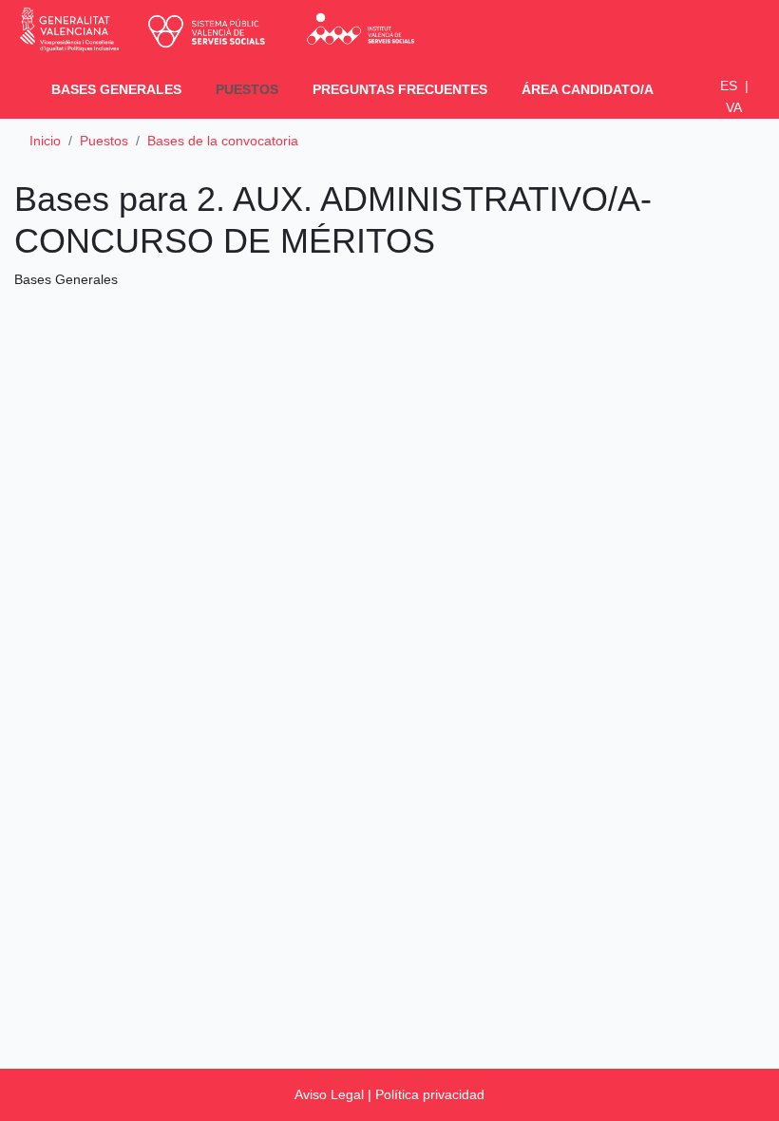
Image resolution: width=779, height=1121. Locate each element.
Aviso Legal (329, 1094)
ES (734, 85)
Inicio (45, 140)
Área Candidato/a (588, 89)
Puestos (251, 89)
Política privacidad (429, 1094)
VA (734, 107)
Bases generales (116, 89)
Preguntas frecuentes (400, 89)
